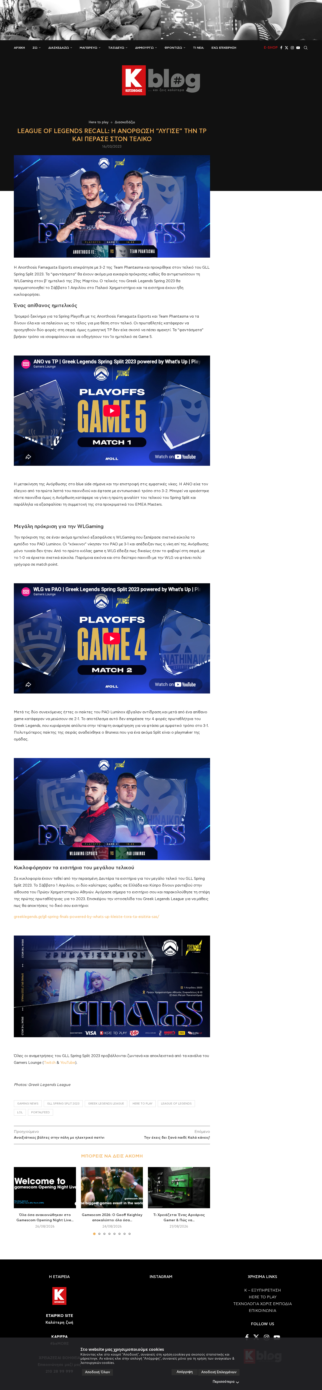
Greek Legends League (106, 1103)
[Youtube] (298, 47)
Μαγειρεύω (88, 47)
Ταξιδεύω (116, 47)
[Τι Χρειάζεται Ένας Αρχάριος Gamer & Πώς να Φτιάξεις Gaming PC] (179, 1187)
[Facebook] (281, 47)
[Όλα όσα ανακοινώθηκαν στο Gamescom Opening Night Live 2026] (45, 1187)
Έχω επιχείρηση (224, 47)
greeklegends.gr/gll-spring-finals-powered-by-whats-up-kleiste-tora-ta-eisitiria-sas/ (86, 917)
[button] (20, 1200)
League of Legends (176, 1103)
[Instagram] (292, 47)
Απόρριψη (185, 1372)
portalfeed (40, 1112)
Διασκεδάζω (58, 47)
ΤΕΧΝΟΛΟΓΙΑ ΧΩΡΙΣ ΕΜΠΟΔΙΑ (262, 1304)
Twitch (50, 1063)
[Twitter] (286, 47)
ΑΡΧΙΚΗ (19, 47)
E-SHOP (271, 47)
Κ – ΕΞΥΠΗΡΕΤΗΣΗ (262, 1290)
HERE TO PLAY (142, 1103)
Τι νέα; (198, 47)
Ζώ (34, 47)
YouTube (67, 1063)
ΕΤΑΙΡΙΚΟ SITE (59, 1316)
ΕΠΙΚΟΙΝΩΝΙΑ (262, 1311)
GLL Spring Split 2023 (63, 1103)
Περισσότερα (223, 1381)
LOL (20, 1112)
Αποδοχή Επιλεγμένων (218, 1372)
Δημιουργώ (144, 47)
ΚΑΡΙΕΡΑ (59, 1337)
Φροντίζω (173, 47)
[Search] (305, 47)
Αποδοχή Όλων (97, 1372)
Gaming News (27, 1103)
